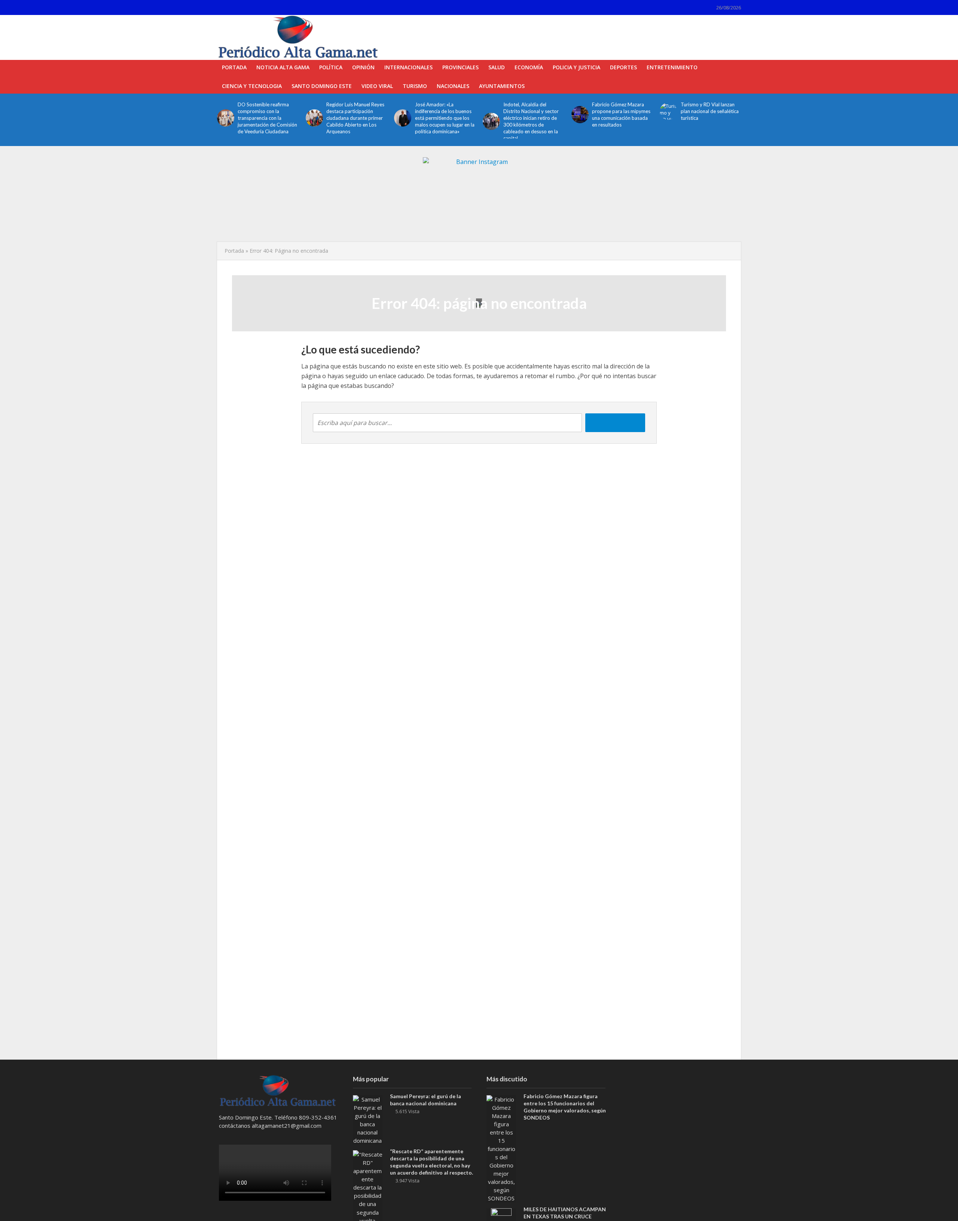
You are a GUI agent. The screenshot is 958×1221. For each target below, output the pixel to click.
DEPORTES (623, 67)
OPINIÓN (363, 67)
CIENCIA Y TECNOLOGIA (252, 85)
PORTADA (234, 67)
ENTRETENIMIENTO (672, 67)
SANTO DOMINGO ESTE (322, 85)
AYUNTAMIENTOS (502, 85)
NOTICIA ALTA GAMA (282, 67)
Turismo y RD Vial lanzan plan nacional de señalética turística (710, 111)
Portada (234, 250)
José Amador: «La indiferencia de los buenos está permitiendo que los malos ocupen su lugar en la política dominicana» (445, 117)
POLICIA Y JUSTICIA (576, 67)
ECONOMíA (529, 67)
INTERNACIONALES (408, 67)
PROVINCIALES (460, 67)
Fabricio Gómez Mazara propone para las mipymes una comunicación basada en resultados (621, 114)
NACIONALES (453, 85)
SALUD (496, 67)
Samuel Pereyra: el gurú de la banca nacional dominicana (425, 1099)
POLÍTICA (330, 67)
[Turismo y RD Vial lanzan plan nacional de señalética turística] (668, 111)
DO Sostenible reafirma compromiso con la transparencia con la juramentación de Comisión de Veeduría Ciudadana (267, 117)
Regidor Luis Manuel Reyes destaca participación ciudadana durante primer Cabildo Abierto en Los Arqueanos (355, 117)
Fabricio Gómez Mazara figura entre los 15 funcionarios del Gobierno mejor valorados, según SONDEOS (565, 1107)
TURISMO (415, 85)
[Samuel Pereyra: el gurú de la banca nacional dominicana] (367, 1119)
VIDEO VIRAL (377, 85)
